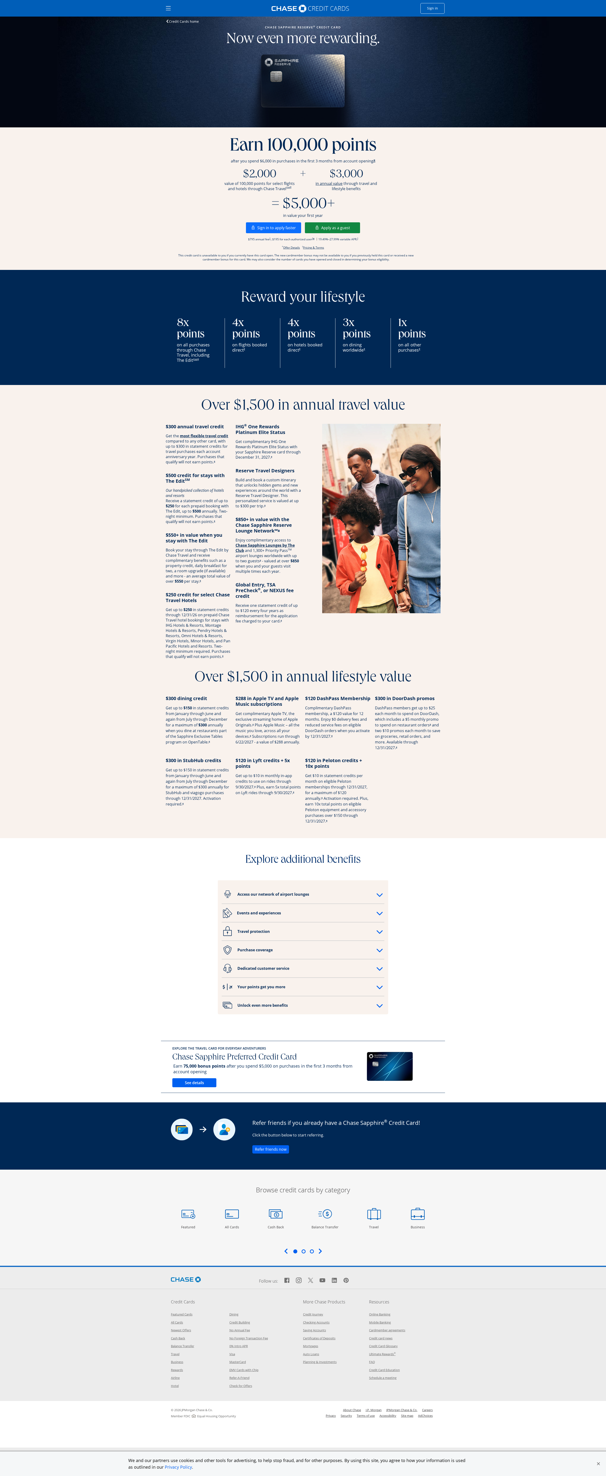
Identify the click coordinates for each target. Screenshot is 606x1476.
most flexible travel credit (204, 435)
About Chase (352, 1410)
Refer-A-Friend (239, 1378)
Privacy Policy (178, 1467)
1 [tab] (295, 1251)
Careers (427, 1410)
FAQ (372, 1362)
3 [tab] (311, 1251)
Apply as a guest (340, 227)
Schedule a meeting (383, 1378)
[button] (598, 1464)
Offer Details (291, 248)
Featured (188, 1227)
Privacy (331, 1415)
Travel (375, 1227)
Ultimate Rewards (382, 1354)
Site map (407, 1415)
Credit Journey (313, 1314)
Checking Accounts (316, 1322)
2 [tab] (303, 1251)
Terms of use (366, 1415)
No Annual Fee (239, 1330)
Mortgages (310, 1346)
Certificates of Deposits (319, 1338)
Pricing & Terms (313, 248)
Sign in (436, 8)
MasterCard (237, 1362)
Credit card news (380, 1338)
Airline (175, 1378)
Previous (286, 1251)
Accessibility (387, 1415)
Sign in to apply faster (279, 227)
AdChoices (425, 1415)
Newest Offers (181, 1330)
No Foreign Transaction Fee (248, 1338)
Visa (232, 1354)
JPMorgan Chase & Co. (401, 1410)
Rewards (177, 1370)
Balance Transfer (325, 1227)
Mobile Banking (380, 1322)
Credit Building (239, 1322)
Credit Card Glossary (383, 1346)
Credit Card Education (384, 1370)
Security (346, 1415)
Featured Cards (181, 1314)
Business (418, 1227)
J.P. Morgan (374, 1410)
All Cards (232, 1227)
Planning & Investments (320, 1362)
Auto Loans (311, 1354)
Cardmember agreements (387, 1330)
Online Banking (379, 1314)
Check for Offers (240, 1386)
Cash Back (276, 1227)
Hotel (175, 1386)
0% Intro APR (238, 1346)
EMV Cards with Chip (243, 1370)
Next (320, 1251)
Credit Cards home (184, 21)
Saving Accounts (314, 1330)
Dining (233, 1314)
